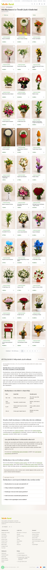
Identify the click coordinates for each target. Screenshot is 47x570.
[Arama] (32, 4)
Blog (33, 542)
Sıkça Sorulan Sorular (36, 539)
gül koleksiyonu (17, 432)
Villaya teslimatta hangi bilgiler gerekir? (14, 487)
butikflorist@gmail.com (22, 555)
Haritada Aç (41, 359)
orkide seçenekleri (19, 430)
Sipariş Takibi (30, 0)
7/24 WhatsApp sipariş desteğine (20, 451)
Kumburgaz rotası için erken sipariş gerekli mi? (16, 491)
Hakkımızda (40, 0)
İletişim (44, 0)
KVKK (18, 567)
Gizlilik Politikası (4, 558)
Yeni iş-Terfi (3, 537)
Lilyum (18, 542)
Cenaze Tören (4, 541)
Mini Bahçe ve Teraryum (22, 532)
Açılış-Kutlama (4, 535)
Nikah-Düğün (4, 544)
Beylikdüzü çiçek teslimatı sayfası (30, 466)
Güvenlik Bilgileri (35, 535)
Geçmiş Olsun (4, 542)
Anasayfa (3, 7)
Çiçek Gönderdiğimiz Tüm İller (38, 541)
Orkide (18, 539)
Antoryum (19, 544)
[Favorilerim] (37, 4)
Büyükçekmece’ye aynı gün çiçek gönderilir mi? (16, 484)
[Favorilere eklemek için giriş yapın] (14, 19)
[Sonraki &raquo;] (40, 351)
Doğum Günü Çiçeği (5, 532)
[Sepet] (42, 4)
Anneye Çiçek (4, 539)
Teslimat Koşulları (4, 554)
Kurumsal (35, 0)
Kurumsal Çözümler (36, 532)
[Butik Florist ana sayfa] (6, 518)
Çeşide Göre (19, 530)
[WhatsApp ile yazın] (2, 567)
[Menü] (44, 4)
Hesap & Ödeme (35, 534)
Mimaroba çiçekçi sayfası (31, 464)
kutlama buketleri (37, 430)
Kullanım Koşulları (4, 560)
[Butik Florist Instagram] (39, 4)
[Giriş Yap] (34, 4)
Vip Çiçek (3, 547)
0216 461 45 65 (25, 0)
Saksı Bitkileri (19, 541)
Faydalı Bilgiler (35, 544)
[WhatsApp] (11, 526)
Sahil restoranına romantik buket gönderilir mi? (16, 495)
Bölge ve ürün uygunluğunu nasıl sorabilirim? (16, 499)
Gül (17, 537)
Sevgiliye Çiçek (4, 546)
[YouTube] (9, 526)
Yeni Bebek (3, 534)
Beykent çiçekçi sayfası (21, 462)
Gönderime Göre (4, 530)
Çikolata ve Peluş (20, 535)
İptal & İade (3, 556)
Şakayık (18, 534)
